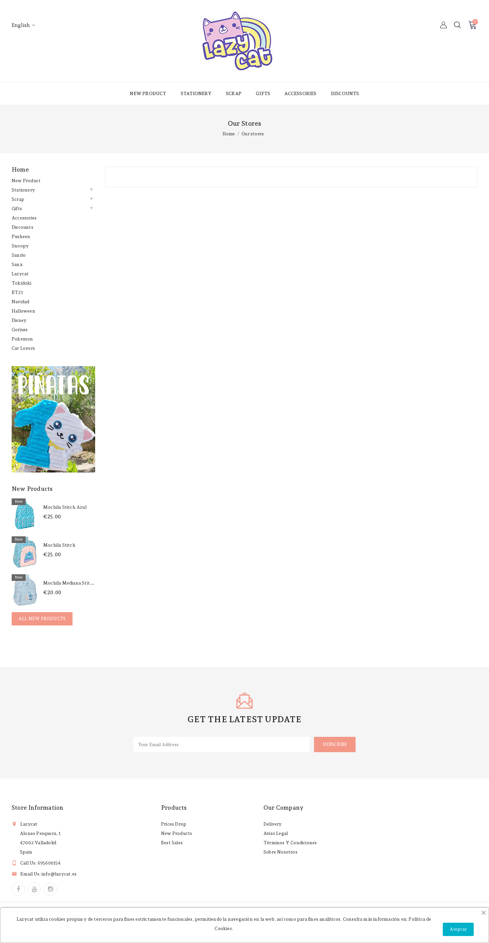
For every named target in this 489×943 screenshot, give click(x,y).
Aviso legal (275, 833)
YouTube (34, 889)
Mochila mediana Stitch (69, 583)
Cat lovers (23, 348)
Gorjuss (20, 329)
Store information (37, 807)
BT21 (17, 292)
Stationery (196, 93)
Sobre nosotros (280, 852)
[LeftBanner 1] (53, 419)
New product (148, 93)
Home (20, 169)
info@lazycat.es (59, 873)
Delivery (272, 824)
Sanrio (19, 255)
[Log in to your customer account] (443, 25)
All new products (42, 618)
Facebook (18, 889)
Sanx (17, 264)
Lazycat (20, 273)
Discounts (345, 93)
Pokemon (22, 338)
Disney (19, 320)
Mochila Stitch (59, 545)
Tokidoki (22, 283)
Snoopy (20, 245)
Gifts (263, 93)
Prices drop (173, 824)
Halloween (23, 311)
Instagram (50, 889)
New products (176, 833)
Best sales (172, 842)
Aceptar (458, 929)
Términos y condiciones (290, 842)
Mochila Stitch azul (64, 507)
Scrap (234, 93)
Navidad (20, 301)
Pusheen (21, 236)
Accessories (300, 93)
